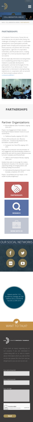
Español (28, 0)
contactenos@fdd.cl (8, 75)
